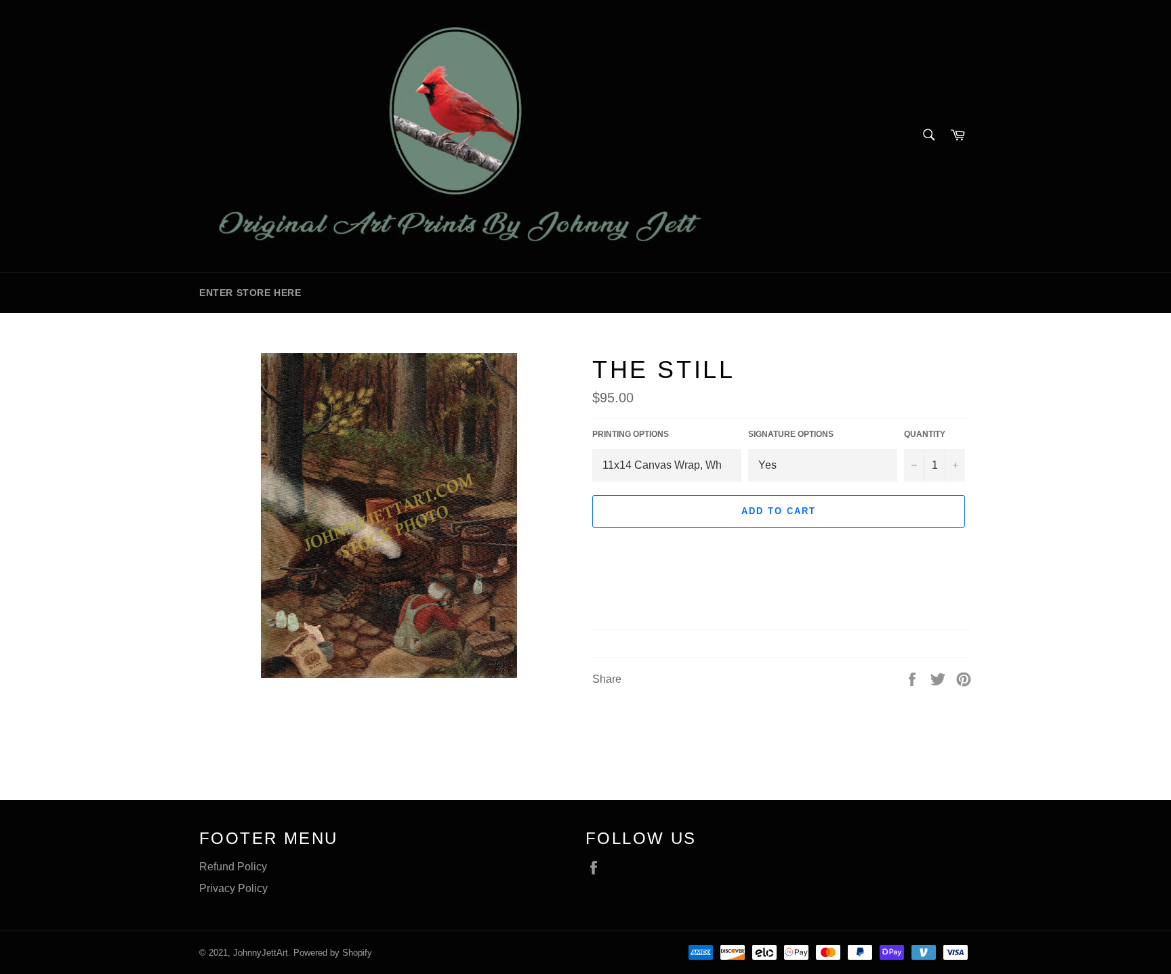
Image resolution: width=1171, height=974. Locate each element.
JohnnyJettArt (260, 953)
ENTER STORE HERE (250, 292)
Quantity (924, 434)
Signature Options (791, 434)
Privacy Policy (233, 888)
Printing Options (630, 434)
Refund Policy (233, 866)
